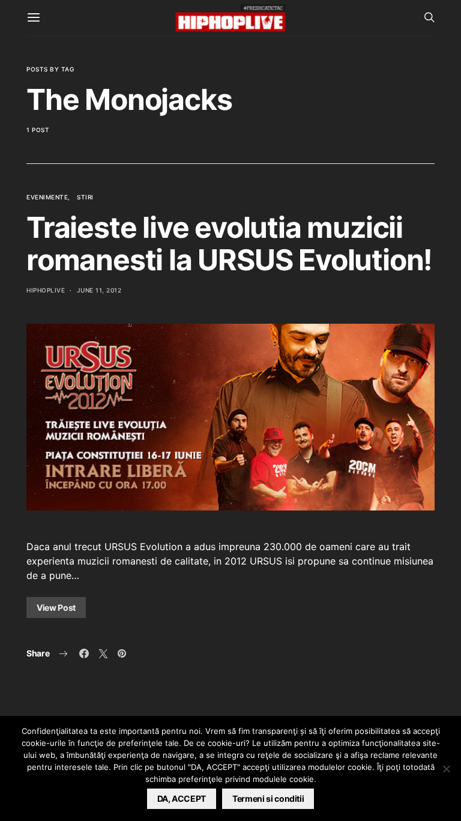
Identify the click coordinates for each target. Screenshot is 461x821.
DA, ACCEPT (181, 798)
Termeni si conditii (268, 798)
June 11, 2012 (99, 290)
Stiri (85, 197)
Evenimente (47, 197)
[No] (446, 769)
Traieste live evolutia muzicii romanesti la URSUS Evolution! (229, 243)
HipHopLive (45, 290)
